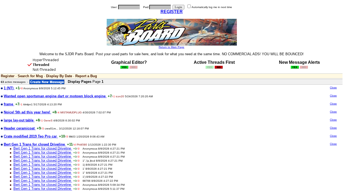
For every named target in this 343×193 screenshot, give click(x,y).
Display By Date (59, 76)
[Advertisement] (293, 128)
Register (7, 76)
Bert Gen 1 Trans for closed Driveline (42, 148)
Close (333, 87)
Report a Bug (86, 76)
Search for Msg (30, 76)
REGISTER (172, 11)
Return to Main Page (171, 47)
